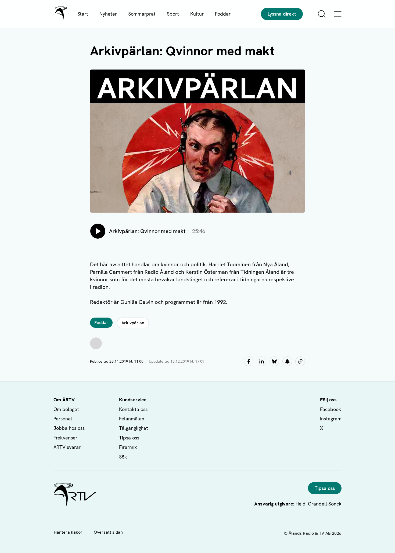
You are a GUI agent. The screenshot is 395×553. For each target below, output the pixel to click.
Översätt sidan (108, 532)
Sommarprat (142, 14)
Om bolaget (66, 409)
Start (82, 14)
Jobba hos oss (69, 428)
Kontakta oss (133, 409)
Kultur (197, 14)
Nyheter (108, 14)
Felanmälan (131, 419)
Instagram (331, 419)
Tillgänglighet (133, 428)
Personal (62, 419)
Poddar (223, 14)
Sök (123, 457)
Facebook (330, 409)
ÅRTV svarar (67, 447)
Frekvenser (65, 438)
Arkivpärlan (132, 323)
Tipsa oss (129, 438)
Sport (173, 14)
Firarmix (128, 447)
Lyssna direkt (282, 14)
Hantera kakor (68, 532)
